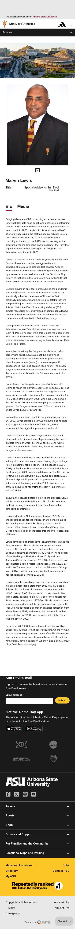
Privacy (22, 907)
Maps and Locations (22, 865)
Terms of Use (61, 907)
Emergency (22, 913)
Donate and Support (19, 834)
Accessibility (62, 902)
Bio (9, 206)
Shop (9, 824)
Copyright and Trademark (22, 902)
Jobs (66, 865)
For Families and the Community (27, 843)
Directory (22, 870)
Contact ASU (61, 870)
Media (23, 206)
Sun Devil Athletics (22, 23)
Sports (10, 815)
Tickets (10, 806)
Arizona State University (45, 17)
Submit (62, 700)
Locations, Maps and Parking (25, 853)
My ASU (22, 876)
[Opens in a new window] (37, 886)
